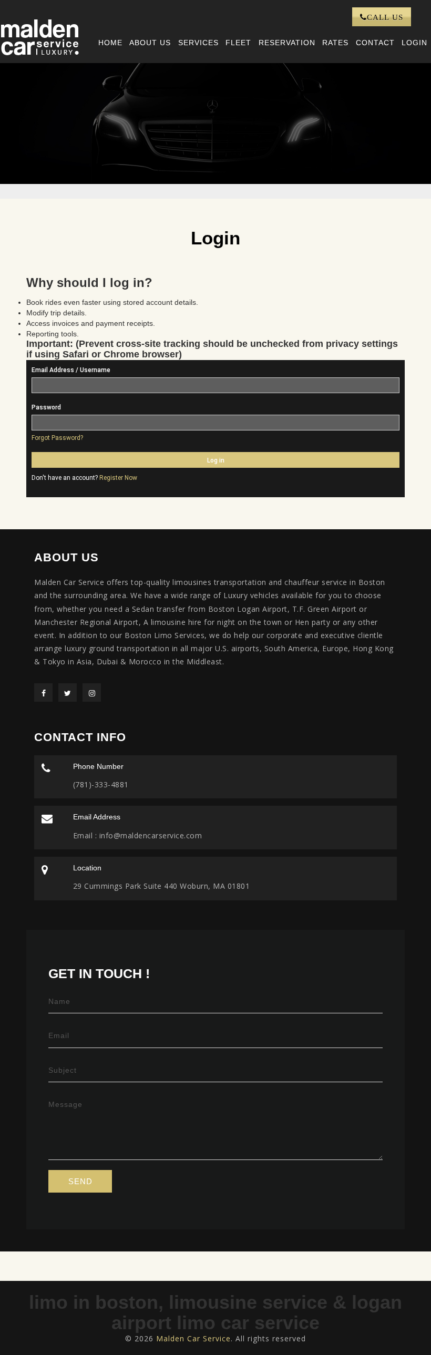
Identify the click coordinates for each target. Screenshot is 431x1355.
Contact (375, 43)
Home (110, 43)
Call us (385, 17)
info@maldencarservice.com (149, 835)
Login (414, 43)
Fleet (238, 43)
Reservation (287, 43)
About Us (150, 43)
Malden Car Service (193, 1338)
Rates (335, 43)
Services (198, 43)
